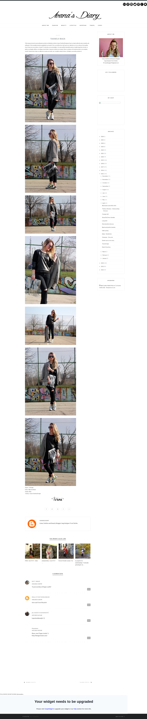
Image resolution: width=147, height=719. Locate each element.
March (104, 251)
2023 (102, 146)
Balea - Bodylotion (107, 234)
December (105, 176)
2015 (102, 173)
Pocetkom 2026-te (66, 561)
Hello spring (105, 230)
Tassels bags (105, 243)
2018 (102, 163)
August (104, 189)
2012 (102, 270)
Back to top (119, 716)
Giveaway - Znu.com (107, 237)
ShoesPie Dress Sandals (108, 217)
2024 (102, 143)
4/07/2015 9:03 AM (37, 630)
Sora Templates (34, 716)
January (104, 258)
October (104, 182)
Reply (89, 589)
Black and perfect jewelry (108, 227)
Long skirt (104, 220)
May (103, 199)
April (103, 203)
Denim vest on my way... (108, 240)
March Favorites (106, 247)
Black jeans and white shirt (109, 205)
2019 (102, 160)
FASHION (55, 25)
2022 (102, 150)
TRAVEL (92, 25)
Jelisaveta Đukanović (40, 612)
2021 (102, 153)
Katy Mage (36, 581)
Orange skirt (105, 214)
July (103, 193)
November (105, 179)
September (105, 186)
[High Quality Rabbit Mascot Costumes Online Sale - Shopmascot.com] (111, 287)
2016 (102, 170)
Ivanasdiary (44, 520)
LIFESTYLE (73, 25)
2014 (102, 263)
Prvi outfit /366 (31, 561)
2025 (102, 140)
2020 (102, 157)
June (103, 196)
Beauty (63, 25)
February (104, 255)
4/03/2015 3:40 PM (37, 584)
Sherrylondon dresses (108, 224)
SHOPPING (83, 25)
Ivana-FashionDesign (62, 43)
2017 (102, 167)
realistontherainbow (41, 597)
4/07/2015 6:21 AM (37, 615)
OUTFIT (58, 35)
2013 (102, 266)
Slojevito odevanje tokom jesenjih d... (81, 563)
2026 (102, 136)
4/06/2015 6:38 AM (37, 599)
